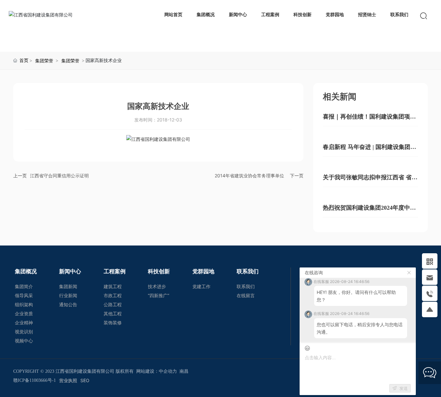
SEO (84, 380)
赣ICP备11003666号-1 (34, 380)
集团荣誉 (44, 60)
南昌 (184, 371)
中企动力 (168, 371)
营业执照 (68, 380)
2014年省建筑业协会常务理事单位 (249, 175)
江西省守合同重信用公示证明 (59, 175)
